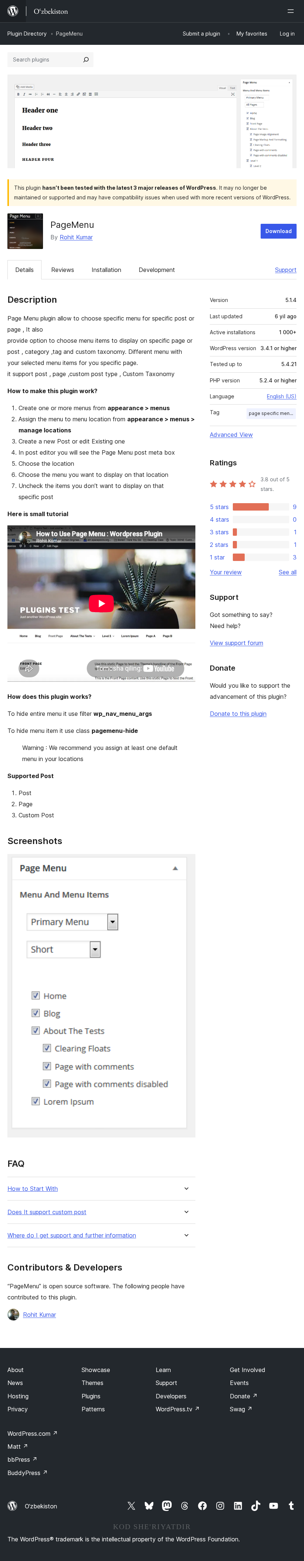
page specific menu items (272, 413)
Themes (92, 1382)
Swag (241, 1409)
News (15, 1382)
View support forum (236, 643)
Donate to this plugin (238, 713)
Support (286, 269)
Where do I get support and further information (71, 1235)
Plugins (91, 1396)
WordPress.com (32, 1433)
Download (278, 231)
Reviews (62, 269)
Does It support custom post (46, 1212)
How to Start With (32, 1188)
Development (157, 269)
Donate (244, 1396)
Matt (17, 1446)
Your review (226, 572)
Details (24, 269)
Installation (106, 269)
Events (239, 1382)
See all (288, 572)
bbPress (22, 1459)
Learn (163, 1370)
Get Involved (247, 1370)
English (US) (282, 396)
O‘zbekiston (41, 1506)
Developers (171, 1396)
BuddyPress (27, 1473)
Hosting (18, 1396)
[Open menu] (292, 11)
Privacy (17, 1409)
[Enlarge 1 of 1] (185, 864)
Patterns (93, 1409)
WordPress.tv (178, 1409)
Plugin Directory (27, 33)
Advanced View (231, 434)
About (15, 1370)
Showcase (96, 1370)
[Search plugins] (86, 59)
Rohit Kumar (76, 237)
